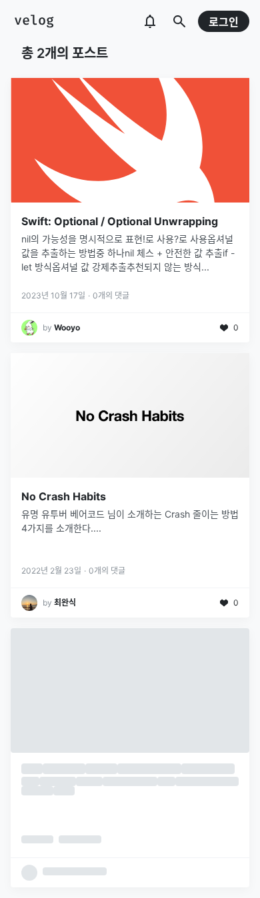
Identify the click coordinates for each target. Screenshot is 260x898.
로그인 (224, 22)
